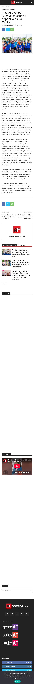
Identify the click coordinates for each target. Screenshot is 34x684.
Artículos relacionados (9, 245)
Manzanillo (12, 9)
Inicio (3, 6)
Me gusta (28, 662)
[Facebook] (3, 29)
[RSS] (17, 614)
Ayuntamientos (9, 6)
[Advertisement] (17, 423)
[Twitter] (8, 29)
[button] (3, 2)
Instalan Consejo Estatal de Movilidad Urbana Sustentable (9, 216)
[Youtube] (27, 614)
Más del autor (22, 245)
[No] (32, 677)
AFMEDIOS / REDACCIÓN (10, 25)
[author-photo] (17, 234)
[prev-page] (3, 284)
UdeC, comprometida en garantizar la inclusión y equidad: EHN (25, 216)
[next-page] (6, 284)
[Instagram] (12, 614)
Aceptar (17, 681)
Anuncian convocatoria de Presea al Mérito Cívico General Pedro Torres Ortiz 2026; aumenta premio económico (21, 275)
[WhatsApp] (12, 29)
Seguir (29, 666)
